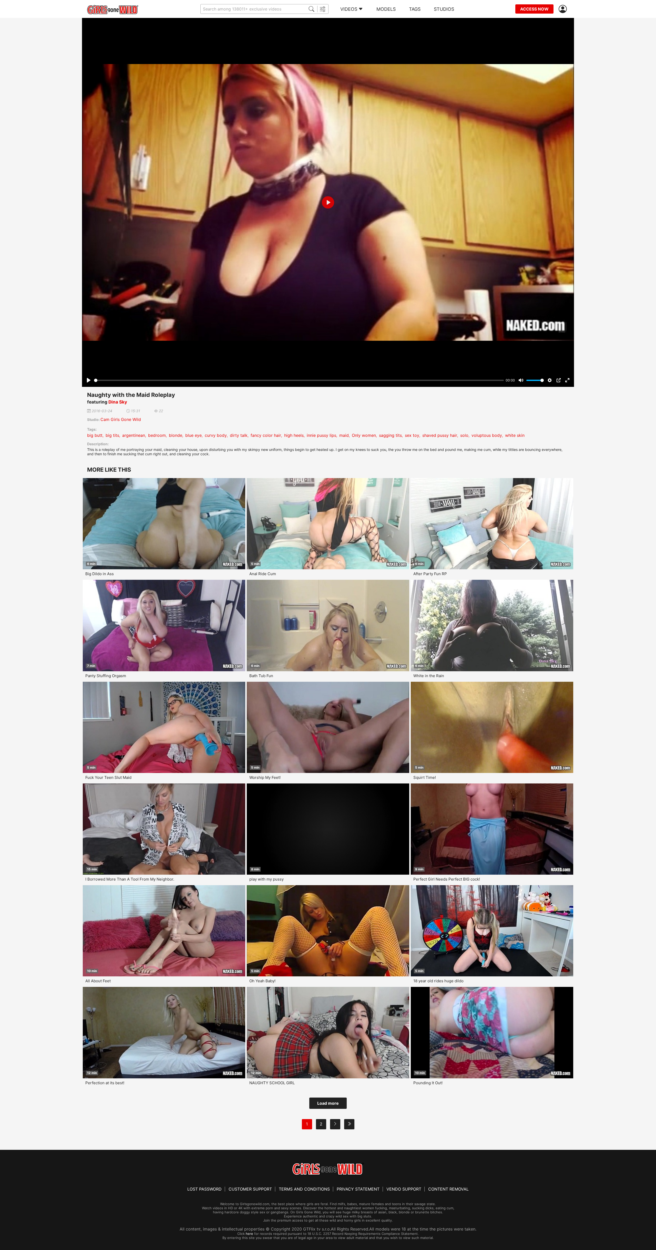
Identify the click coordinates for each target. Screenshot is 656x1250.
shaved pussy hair (439, 435)
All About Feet (98, 980)
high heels (294, 435)
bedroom (157, 435)
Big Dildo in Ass (99, 573)
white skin (515, 435)
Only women (364, 435)
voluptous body (486, 435)
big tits (112, 435)
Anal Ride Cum (262, 573)
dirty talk (239, 435)
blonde (175, 435)
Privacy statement (358, 1189)
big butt (94, 435)
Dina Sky (117, 402)
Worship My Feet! (265, 777)
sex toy (412, 435)
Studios (444, 9)
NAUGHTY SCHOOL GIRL (272, 1082)
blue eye (193, 435)
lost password (204, 1189)
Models (386, 9)
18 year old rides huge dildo (438, 980)
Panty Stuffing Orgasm (105, 675)
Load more (328, 1103)
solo (464, 435)
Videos (348, 9)
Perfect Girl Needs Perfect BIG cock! (446, 879)
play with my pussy (266, 879)
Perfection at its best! (104, 1082)
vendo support (403, 1189)
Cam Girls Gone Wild (120, 419)
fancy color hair (266, 435)
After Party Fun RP (430, 573)
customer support (250, 1189)
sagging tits (390, 435)
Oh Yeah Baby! (262, 980)
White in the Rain (428, 675)
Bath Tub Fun (261, 675)
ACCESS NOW (534, 9)
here (249, 1234)
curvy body (216, 435)
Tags (415, 9)
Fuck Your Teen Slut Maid (108, 777)
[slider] (299, 380)
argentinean (133, 435)
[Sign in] (564, 9)
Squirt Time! (424, 777)
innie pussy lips (321, 435)
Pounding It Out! (428, 1082)
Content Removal (448, 1189)
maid (344, 435)
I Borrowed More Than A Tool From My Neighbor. (129, 879)
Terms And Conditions (304, 1189)
